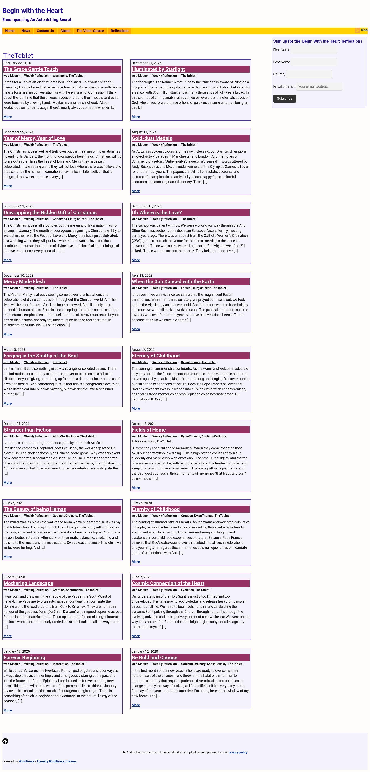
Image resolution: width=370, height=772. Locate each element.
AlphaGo (59, 436)
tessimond (60, 76)
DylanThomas (190, 362)
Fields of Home (149, 430)
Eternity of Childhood (156, 356)
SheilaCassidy (216, 664)
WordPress (26, 761)
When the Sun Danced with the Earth (173, 281)
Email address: (284, 86)
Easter (185, 288)
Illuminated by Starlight (158, 69)
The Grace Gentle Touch (31, 69)
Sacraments (74, 590)
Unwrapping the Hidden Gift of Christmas (50, 212)
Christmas (60, 219)
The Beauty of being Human (35, 509)
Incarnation (61, 664)
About (65, 31)
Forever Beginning (24, 657)
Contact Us (45, 31)
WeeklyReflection (36, 76)
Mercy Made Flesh (24, 281)
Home (10, 31)
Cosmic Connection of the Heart (168, 583)
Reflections (119, 31)
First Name (281, 50)
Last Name (281, 62)
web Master (11, 76)
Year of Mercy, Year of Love (34, 138)
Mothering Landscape (28, 583)
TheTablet (76, 76)
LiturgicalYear (77, 219)
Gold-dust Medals (152, 138)
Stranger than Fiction (28, 430)
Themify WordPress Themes (56, 761)
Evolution (72, 436)
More (7, 117)
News (25, 31)
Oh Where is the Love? (157, 212)
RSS (364, 30)
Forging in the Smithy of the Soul (41, 356)
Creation (187, 515)
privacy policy (238, 752)
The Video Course (90, 31)
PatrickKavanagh (143, 441)
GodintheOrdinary (214, 436)
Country (279, 74)
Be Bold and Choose (154, 657)
